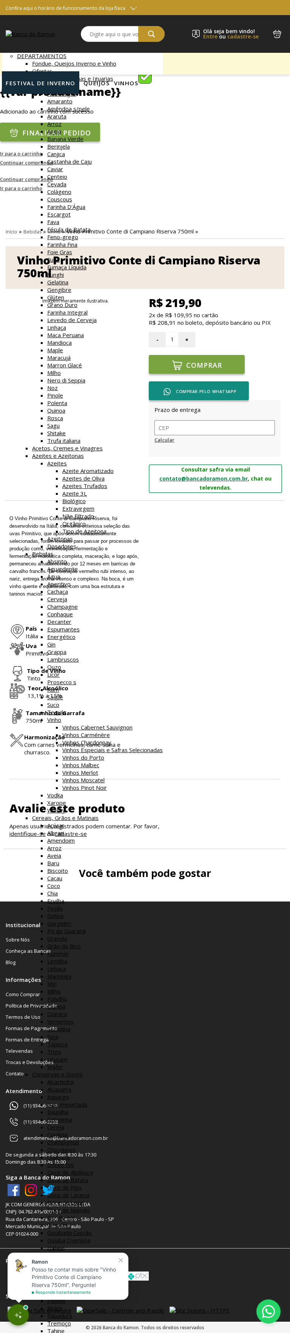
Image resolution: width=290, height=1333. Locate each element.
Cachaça (57, 591)
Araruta (56, 116)
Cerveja (57, 599)
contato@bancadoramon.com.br (203, 478)
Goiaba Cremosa (68, 1240)
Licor (53, 674)
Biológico (74, 501)
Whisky (56, 810)
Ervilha (55, 901)
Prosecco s (61, 682)
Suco (53, 704)
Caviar (55, 169)
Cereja (55, 1127)
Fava (53, 222)
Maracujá (59, 357)
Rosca (55, 418)
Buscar (151, 34)
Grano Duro (62, 305)
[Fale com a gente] (268, 1311)
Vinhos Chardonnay (86, 742)
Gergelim (59, 923)
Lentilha (57, 961)
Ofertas (42, 71)
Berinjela (58, 146)
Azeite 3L (74, 493)
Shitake (56, 433)
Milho (54, 372)
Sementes (60, 1021)
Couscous (59, 199)
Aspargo (58, 1097)
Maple (55, 350)
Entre (210, 36)
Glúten (55, 297)
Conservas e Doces (57, 1074)
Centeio (57, 176)
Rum (53, 689)
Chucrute (58, 1157)
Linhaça (56, 327)
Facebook (14, 1190)
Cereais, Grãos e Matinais (65, 818)
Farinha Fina (62, 244)
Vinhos (126, 83)
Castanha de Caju (69, 161)
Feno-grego (62, 237)
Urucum (57, 1059)
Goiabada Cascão (69, 1232)
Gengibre (59, 289)
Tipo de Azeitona (84, 531)
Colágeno (59, 191)
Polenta (57, 403)
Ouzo (54, 667)
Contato (15, 1073)
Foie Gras (59, 252)
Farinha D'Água (66, 206)
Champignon (63, 1142)
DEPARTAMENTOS (41, 56)
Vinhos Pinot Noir (84, 787)
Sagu (53, 425)
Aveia (54, 131)
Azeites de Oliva (83, 478)
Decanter (59, 621)
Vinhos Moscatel (83, 780)
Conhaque (60, 614)
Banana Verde (65, 139)
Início (11, 232)
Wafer (55, 1066)
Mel (52, 983)
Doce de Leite (65, 1202)
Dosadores (61, 546)
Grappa (56, 652)
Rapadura (59, 1315)
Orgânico (74, 523)
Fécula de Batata (69, 229)
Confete (57, 1134)
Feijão (55, 908)
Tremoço (59, 1323)
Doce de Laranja (68, 1195)
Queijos (96, 83)
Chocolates (61, 1149)
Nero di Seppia (66, 380)
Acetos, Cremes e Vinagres (67, 448)
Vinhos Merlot (80, 772)
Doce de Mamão (68, 1210)
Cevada (56, 184)
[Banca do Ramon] (30, 34)
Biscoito (57, 870)
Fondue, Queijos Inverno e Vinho (74, 63)
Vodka (55, 795)
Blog (10, 962)
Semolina (58, 1029)
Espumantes (63, 629)
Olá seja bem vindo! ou (231, 34)
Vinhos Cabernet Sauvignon (97, 727)
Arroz (54, 123)
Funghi (55, 274)
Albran (55, 833)
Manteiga (59, 976)
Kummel (57, 953)
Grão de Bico (64, 946)
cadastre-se (243, 36)
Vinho (54, 719)
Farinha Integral (67, 312)
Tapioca (57, 1044)
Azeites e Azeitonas (58, 455)
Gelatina (57, 282)
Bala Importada (67, 1104)
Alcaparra (59, 1089)
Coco (53, 885)
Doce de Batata (67, 1180)
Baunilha (57, 1112)
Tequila (56, 712)
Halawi (56, 1248)
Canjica (56, 154)
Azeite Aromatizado (88, 471)
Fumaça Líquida (66, 267)
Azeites (57, 463)
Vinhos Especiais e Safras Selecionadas (112, 750)
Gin (51, 644)
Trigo (54, 1051)
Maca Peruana (65, 335)
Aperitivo (59, 584)
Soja (52, 1036)
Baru (53, 863)
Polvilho (57, 999)
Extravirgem (78, 508)
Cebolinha (59, 1119)
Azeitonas (60, 538)
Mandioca (59, 342)
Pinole (55, 395)
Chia (52, 893)
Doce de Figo (64, 1187)
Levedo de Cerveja (72, 320)
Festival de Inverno (41, 83)
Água (53, 576)
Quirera (57, 1014)
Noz (52, 388)
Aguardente (62, 569)
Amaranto (59, 101)
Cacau (54, 878)
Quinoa (56, 410)
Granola (57, 938)
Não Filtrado (78, 516)
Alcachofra (60, 1082)
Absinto (57, 561)
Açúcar (55, 825)
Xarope (56, 802)
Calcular (164, 439)
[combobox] (123, 34)
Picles (54, 1308)
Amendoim (61, 840)
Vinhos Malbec (80, 765)
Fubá (53, 259)
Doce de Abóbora (70, 1172)
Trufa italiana (63, 440)
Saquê (55, 697)
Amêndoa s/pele (68, 108)
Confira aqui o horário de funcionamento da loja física (65, 8)
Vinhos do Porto (83, 757)
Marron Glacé (64, 365)
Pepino (56, 1300)
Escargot (59, 214)
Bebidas (42, 553)
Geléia (55, 916)
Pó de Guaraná (66, 931)
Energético (61, 636)
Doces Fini (60, 1165)
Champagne (62, 606)
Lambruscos (63, 659)
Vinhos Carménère (86, 735)
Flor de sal (60, 1217)
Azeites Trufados (84, 486)
